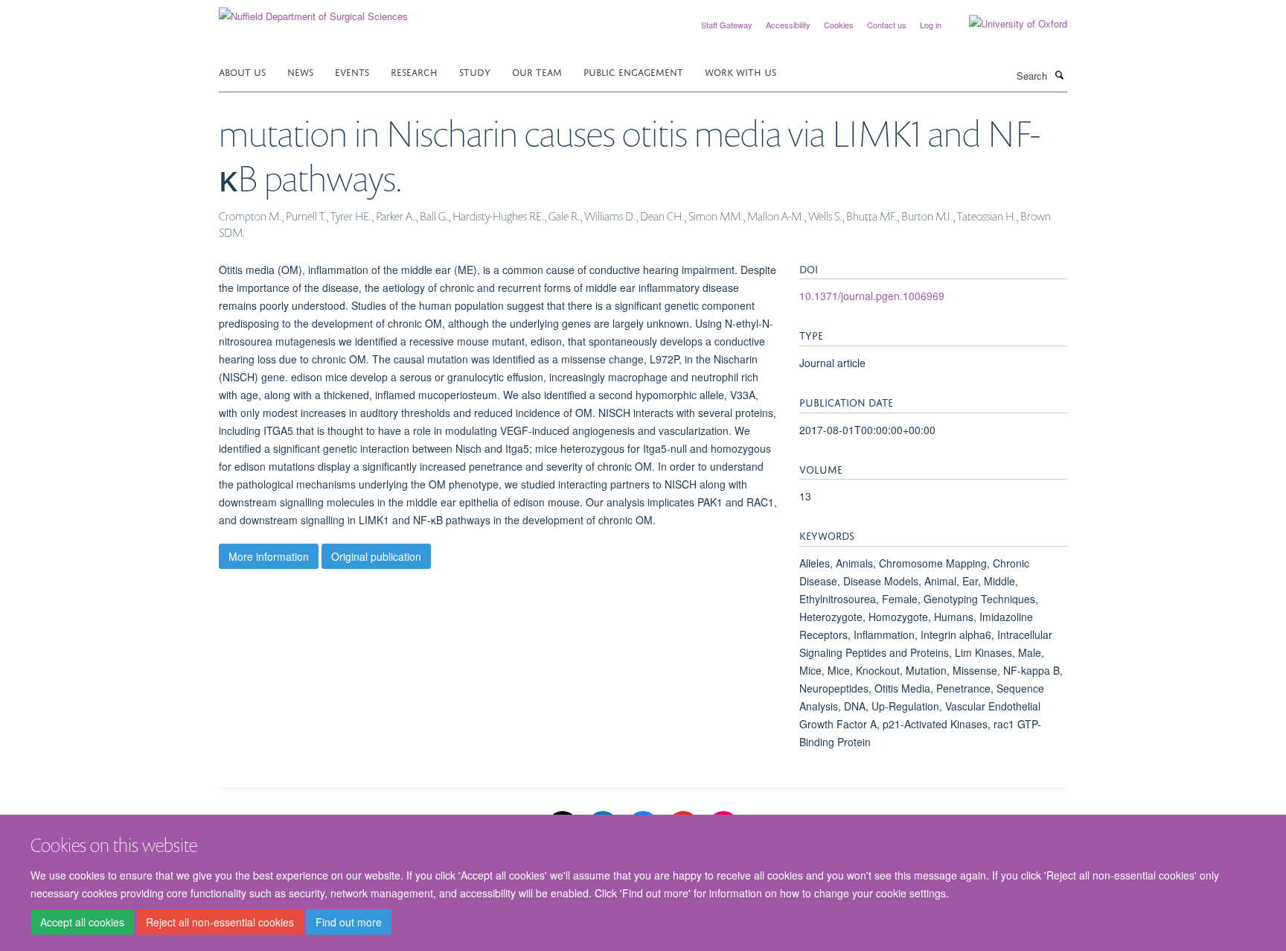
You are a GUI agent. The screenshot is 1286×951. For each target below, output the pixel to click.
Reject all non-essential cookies (220, 922)
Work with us (740, 71)
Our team (537, 71)
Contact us (886, 25)
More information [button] (268, 556)
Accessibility (788, 25)
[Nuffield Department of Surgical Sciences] (313, 11)
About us (242, 71)
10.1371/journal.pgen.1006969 (871, 295)
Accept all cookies (82, 922)
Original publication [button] (376, 556)
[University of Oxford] (1007, 24)
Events (352, 71)
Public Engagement (633, 71)
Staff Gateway (726, 25)
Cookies (839, 25)
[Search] (1059, 74)
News (300, 71)
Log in (930, 25)
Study (474, 71)
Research (414, 71)
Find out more (349, 922)
